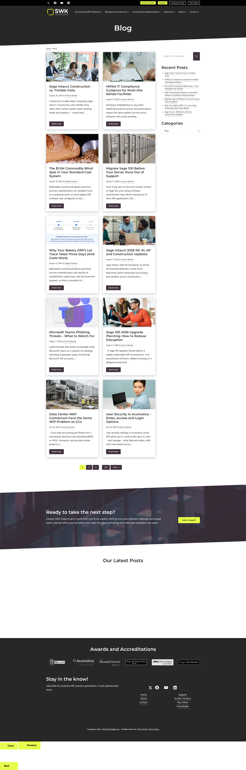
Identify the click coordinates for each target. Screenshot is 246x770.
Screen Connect (148, 3)
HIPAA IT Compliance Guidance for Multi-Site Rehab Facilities (124, 90)
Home (48, 48)
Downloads (183, 706)
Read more (58, 124)
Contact (144, 702)
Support (162, 3)
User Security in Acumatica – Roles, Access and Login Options (128, 418)
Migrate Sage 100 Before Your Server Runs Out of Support (125, 172)
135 (107, 467)
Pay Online (194, 3)
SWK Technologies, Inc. (111, 729)
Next (115, 467)
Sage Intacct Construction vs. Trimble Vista (69, 88)
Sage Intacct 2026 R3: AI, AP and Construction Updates (128, 252)
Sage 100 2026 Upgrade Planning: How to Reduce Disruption (126, 336)
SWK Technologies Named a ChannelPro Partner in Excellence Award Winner (181, 94)
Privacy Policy (153, 729)
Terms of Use (142, 729)
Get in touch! (189, 520)
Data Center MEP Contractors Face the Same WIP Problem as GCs (70, 418)
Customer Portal (177, 3)
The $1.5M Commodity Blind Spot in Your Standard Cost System (71, 172)
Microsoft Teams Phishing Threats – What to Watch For (71, 334)
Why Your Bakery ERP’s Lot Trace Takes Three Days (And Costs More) (71, 254)
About (143, 699)
